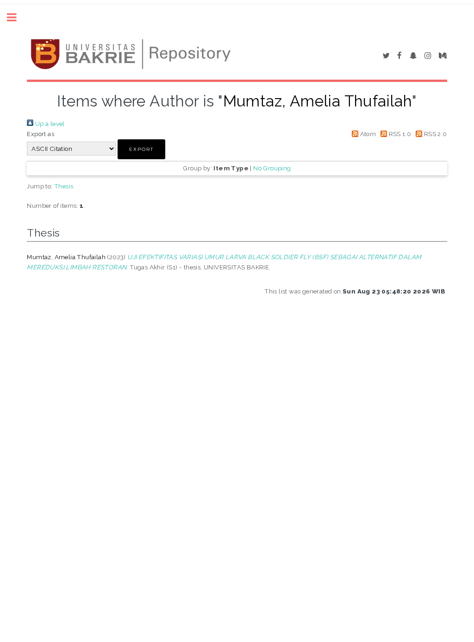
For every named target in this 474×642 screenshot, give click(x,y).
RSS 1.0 (399, 133)
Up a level (48, 123)
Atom (367, 133)
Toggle (16, 17)
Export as (40, 133)
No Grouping (272, 168)
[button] (141, 149)
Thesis (63, 186)
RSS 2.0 (434, 133)
